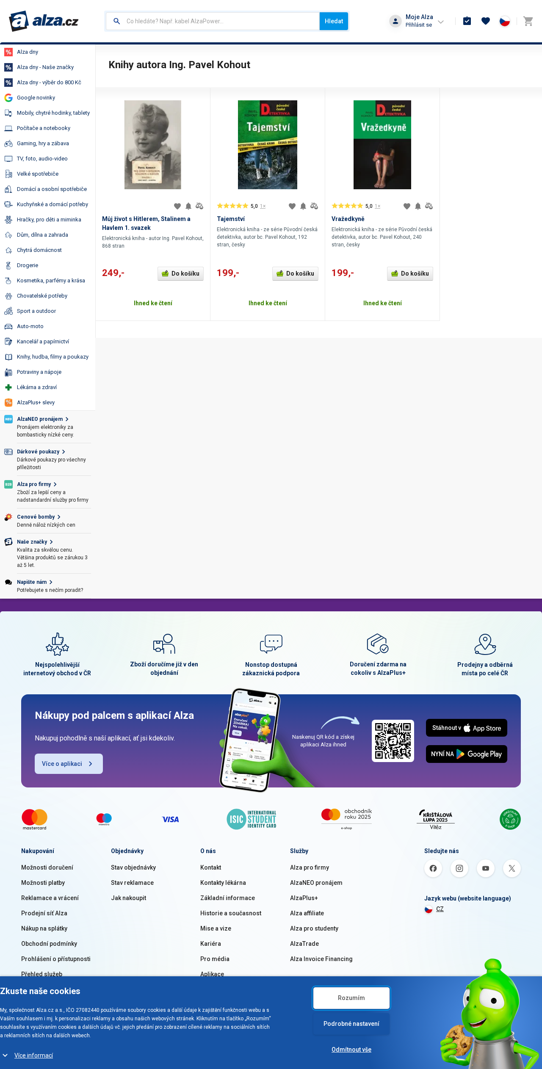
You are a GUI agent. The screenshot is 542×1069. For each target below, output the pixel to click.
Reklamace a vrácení (50, 898)
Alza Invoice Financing (321, 959)
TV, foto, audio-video (42, 158)
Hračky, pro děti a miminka (49, 219)
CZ (440, 909)
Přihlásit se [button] (419, 25)
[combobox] (213, 21)
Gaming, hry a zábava (43, 143)
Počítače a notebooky (43, 128)
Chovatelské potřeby (42, 296)
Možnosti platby (43, 882)
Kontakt (210, 867)
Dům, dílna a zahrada (42, 235)
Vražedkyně (348, 218)
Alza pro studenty (314, 928)
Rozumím (351, 997)
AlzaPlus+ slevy (36, 402)
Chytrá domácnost (39, 250)
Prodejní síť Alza (44, 913)
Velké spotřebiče (37, 174)
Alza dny (27, 52)
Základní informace (227, 898)
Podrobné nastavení (351, 1023)
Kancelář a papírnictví (43, 341)
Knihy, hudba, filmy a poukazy (52, 357)
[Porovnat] (199, 206)
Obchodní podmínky (49, 943)
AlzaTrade (304, 943)
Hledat (334, 21)
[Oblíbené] (486, 21)
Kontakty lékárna (223, 882)
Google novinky (36, 97)
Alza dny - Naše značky (45, 67)
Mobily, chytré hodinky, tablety (53, 113)
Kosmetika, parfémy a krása (51, 280)
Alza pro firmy (309, 867)
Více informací (33, 1055)
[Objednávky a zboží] (467, 21)
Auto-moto (30, 326)
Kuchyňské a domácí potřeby (52, 204)
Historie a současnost (230, 913)
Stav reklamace (132, 882)
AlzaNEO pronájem (316, 882)
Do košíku (185, 273)
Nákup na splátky (44, 928)
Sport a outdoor (36, 311)
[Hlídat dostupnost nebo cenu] (188, 206)
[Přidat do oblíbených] (177, 206)
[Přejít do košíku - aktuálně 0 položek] (528, 21)
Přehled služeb (41, 974)
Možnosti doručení (47, 867)
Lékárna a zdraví (37, 387)
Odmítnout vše (351, 1049)
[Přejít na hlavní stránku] (44, 21)
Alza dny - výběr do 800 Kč (49, 82)
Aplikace (212, 974)
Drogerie (27, 265)
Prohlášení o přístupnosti (56, 959)
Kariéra (210, 943)
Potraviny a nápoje (39, 372)
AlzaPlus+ (304, 898)
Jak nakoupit (128, 898)
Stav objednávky (133, 867)
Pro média (215, 959)
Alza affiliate (307, 913)
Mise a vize (215, 928)
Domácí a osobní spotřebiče (52, 189)
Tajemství (231, 218)
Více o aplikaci (62, 763)
